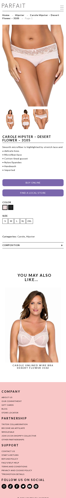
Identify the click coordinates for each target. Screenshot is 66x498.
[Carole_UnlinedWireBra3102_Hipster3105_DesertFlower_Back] (25, 119)
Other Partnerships (13, 439)
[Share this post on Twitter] (26, 254)
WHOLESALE (8, 432)
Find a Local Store (33, 192)
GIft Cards (8, 405)
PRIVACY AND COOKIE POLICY (17, 470)
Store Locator (10, 412)
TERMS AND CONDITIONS (14, 466)
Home (5, 15)
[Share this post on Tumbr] (45, 254)
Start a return (10, 455)
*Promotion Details (13, 474)
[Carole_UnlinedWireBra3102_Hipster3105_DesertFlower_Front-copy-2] (10, 119)
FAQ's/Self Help (10, 462)
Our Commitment (12, 401)
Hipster (19, 15)
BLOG (5, 409)
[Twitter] (23, 486)
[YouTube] (29, 486)
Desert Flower (33, 375)
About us (7, 397)
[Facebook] (16, 486)
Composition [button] (11, 245)
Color (6, 202)
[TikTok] (10, 486)
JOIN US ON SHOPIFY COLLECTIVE (19, 436)
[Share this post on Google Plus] (33, 254)
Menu (62, 7)
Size (5, 216)
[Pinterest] (36, 486)
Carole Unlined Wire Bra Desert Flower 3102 (32, 366)
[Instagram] (4, 486)
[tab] (33, 245)
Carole (21, 236)
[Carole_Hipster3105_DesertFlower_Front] (40, 119)
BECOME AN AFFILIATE (13, 428)
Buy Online (33, 182)
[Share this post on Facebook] (20, 254)
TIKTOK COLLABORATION (15, 424)
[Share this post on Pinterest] (39, 254)
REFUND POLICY (10, 459)
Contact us (8, 451)
